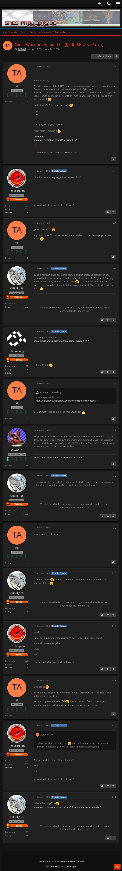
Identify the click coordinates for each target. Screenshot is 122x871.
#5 (114, 331)
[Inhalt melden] (113, 159)
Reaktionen (10, 206)
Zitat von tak (46, 734)
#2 (114, 170)
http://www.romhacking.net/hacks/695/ (54, 139)
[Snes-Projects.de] (61, 18)
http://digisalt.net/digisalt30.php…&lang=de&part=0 (60, 340)
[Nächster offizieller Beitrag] (113, 212)
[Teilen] (116, 56)
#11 (114, 626)
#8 (114, 475)
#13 (114, 725)
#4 (114, 268)
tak (32, 48)
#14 (114, 797)
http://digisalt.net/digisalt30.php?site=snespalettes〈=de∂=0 (66, 400)
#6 (114, 383)
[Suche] (109, 4)
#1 (114, 66)
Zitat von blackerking (50, 392)
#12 (114, 680)
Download (38, 136)
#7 (114, 430)
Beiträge (8, 101)
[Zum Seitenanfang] (117, 867)
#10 (114, 573)
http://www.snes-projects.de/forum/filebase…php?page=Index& (66, 806)
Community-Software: (61, 861)
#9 (114, 527)
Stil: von (61, 866)
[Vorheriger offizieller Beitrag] (108, 320)
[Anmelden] (53, 3)
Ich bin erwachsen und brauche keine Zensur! (56, 457)
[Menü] (118, 4)
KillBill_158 (62, 152)
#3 (114, 223)
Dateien (8, 212)
